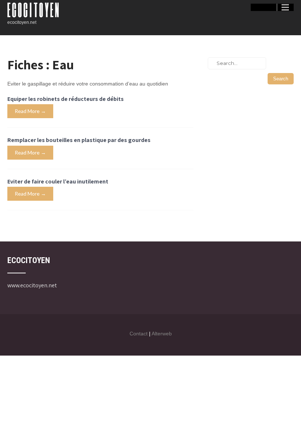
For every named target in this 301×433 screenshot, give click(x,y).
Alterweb (162, 333)
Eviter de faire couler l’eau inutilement (57, 181)
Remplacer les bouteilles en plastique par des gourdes (78, 140)
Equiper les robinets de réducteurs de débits (65, 99)
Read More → (30, 111)
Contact (139, 333)
